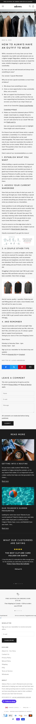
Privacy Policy (13, 384)
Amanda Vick (12, 354)
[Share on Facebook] (6, 367)
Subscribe (9, 640)
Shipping (4, 664)
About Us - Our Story (9, 651)
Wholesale (5, 674)
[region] (18, 600)
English (26, 707)
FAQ (3, 667)
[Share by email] (30, 367)
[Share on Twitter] (14, 367)
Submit (8, 423)
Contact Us (5, 654)
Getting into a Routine (15, 464)
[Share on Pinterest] (22, 367)
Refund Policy (6, 661)
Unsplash (22, 354)
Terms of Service (26, 384)
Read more (5, 481)
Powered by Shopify (25, 711)
